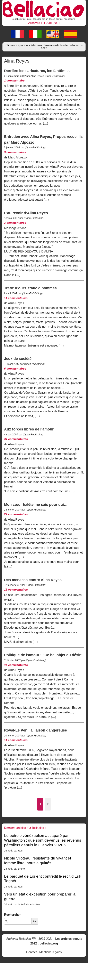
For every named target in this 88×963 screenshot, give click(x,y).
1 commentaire (14, 80)
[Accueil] (44, 8)
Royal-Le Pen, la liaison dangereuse (35, 730)
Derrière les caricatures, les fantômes (37, 71)
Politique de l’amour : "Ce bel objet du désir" (43, 655)
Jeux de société (18, 358)
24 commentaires (16, 514)
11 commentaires (16, 298)
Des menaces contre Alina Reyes (33, 580)
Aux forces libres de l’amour (29, 429)
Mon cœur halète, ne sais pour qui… (36, 504)
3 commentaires (15, 152)
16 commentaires (16, 589)
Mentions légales (50, 952)
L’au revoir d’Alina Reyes (26, 213)
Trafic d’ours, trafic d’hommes (30, 288)
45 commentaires (16, 664)
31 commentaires (16, 439)
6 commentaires (15, 368)
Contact (31, 952)
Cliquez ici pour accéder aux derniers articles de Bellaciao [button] (44, 47)
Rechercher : (13, 914)
